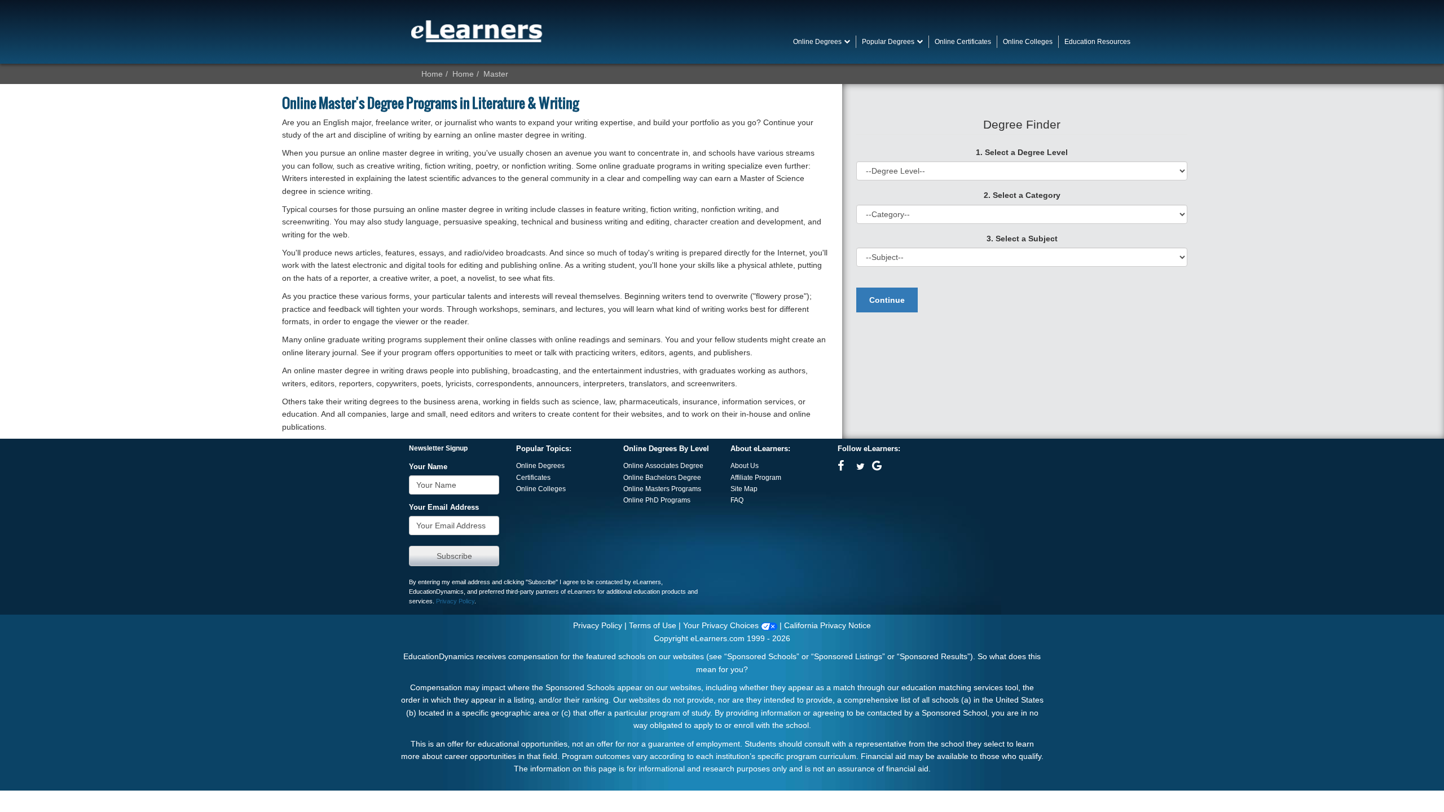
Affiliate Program (755, 478)
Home (432, 73)
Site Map (744, 489)
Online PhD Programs (656, 500)
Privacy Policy (455, 601)
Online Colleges (541, 489)
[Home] (476, 31)
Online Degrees (540, 466)
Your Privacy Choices (722, 625)
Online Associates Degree (663, 466)
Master (495, 73)
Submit (454, 556)
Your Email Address (444, 507)
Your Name (428, 467)
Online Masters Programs (662, 489)
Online (634, 478)
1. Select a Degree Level (1022, 152)
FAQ (736, 500)
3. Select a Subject (1022, 238)
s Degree (687, 478)
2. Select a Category (1022, 195)
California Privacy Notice (827, 625)
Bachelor (659, 478)
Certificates (533, 478)
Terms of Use (652, 625)
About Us (744, 466)
